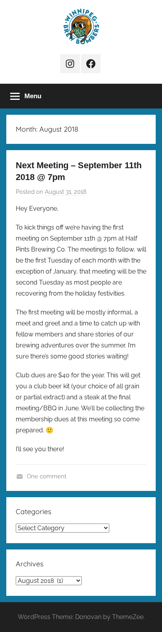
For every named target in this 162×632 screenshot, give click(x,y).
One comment (46, 476)
